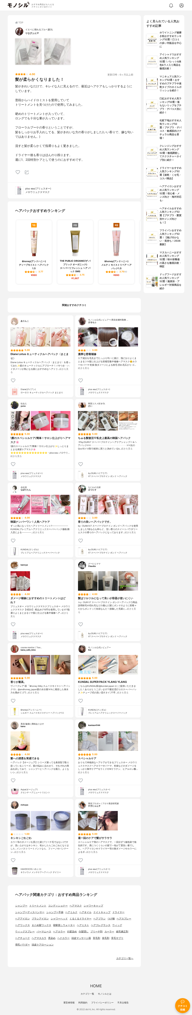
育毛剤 (96, 938)
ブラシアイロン (40, 918)
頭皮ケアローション (43, 944)
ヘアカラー (59, 931)
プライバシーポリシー (102, 1002)
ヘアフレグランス (100, 925)
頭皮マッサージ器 (81, 938)
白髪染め (72, 931)
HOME (96, 986)
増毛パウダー (22, 944)
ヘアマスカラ (39, 938)
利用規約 (82, 1002)
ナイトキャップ (101, 912)
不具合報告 (123, 1002)
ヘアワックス (22, 925)
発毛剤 (105, 938)
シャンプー (21, 905)
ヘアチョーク (22, 938)
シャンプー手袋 (54, 912)
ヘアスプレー (124, 918)
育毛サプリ (117, 938)
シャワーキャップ (93, 905)
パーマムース (44, 931)
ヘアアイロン (22, 918)
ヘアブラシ (99, 918)
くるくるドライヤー (81, 918)
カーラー (109, 931)
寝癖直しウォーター (64, 925)
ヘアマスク (76, 905)
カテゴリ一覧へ (124, 958)
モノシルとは (104, 993)
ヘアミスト (83, 925)
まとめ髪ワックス (41, 925)
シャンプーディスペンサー (29, 912)
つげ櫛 (111, 918)
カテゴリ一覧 (87, 993)
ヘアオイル (85, 912)
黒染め (52, 938)
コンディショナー (58, 905)
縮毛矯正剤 (122, 931)
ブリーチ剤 (96, 931)
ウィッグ (117, 925)
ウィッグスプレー (25, 931)
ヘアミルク (71, 912)
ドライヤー (118, 912)
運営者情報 (69, 1002)
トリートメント (37, 905)
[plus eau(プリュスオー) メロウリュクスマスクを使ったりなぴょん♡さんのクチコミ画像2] (57, 51)
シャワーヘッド (59, 918)
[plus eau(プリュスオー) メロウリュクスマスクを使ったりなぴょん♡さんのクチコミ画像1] (28, 51)
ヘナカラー (63, 938)
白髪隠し (83, 931)
